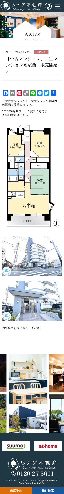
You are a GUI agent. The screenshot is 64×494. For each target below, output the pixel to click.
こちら (24, 114)
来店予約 (16, 490)
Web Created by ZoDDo (32, 483)
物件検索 (48, 490)
